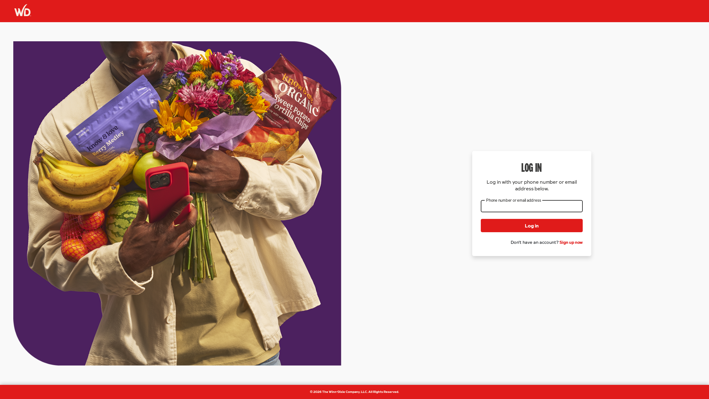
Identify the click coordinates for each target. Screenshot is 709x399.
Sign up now (571, 242)
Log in (532, 225)
